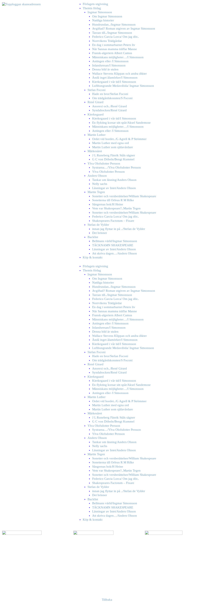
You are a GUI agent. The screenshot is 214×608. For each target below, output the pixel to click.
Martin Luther (97, 134)
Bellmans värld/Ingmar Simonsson (114, 241)
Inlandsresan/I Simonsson (109, 65)
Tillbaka (107, 599)
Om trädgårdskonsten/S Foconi (112, 98)
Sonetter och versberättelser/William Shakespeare (124, 196)
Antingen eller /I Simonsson (110, 61)
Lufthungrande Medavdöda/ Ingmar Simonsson (123, 85)
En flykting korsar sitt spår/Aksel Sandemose (121, 122)
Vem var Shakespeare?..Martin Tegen (116, 208)
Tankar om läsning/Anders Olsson (114, 179)
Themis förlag (92, 8)
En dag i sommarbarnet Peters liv (113, 45)
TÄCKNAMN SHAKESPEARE (112, 245)
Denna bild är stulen (105, 69)
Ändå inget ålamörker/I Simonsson (115, 77)
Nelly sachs (99, 183)
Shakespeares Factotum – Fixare (113, 220)
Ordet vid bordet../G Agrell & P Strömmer (119, 139)
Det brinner (99, 233)
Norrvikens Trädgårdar (107, 41)
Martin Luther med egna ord (110, 143)
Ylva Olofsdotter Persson (104, 163)
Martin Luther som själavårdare (112, 147)
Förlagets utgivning (95, 4)
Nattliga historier (103, 20)
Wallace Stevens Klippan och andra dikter (119, 73)
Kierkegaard (96, 114)
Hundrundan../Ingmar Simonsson (114, 24)
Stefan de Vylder (98, 224)
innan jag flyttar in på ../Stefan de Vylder (118, 229)
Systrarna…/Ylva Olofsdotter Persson (116, 167)
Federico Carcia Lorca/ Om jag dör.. (115, 36)
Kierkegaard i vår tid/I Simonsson (114, 81)
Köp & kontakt (92, 257)
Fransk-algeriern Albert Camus (112, 53)
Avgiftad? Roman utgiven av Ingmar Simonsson (123, 28)
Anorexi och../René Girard (109, 106)
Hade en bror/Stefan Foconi (110, 94)
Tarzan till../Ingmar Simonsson (112, 32)
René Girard (95, 102)
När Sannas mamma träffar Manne (114, 49)
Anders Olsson (97, 175)
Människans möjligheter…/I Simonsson (118, 57)
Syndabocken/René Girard (109, 110)
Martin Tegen (96, 192)
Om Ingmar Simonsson (107, 16)
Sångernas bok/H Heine (107, 204)
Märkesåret (95, 151)
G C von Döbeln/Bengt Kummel (113, 159)
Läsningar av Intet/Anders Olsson (114, 188)
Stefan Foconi (97, 90)
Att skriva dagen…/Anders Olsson (114, 253)
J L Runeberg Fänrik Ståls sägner (113, 155)
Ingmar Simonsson (100, 12)
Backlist (93, 237)
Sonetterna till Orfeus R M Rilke (113, 200)
